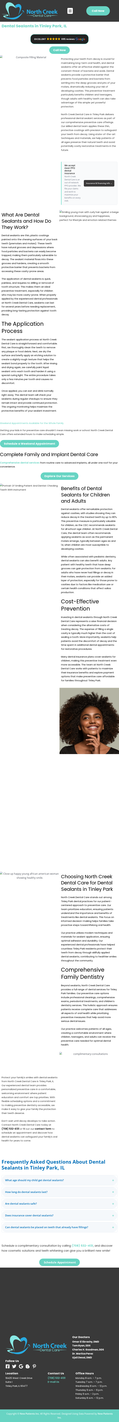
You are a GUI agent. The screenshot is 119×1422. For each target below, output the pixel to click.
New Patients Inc (29, 1413)
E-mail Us (53, 1382)
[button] (70, 11)
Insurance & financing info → (99, 183)
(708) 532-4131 (10, 1128)
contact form (43, 1128)
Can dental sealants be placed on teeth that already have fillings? (59, 1227)
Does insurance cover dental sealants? (59, 1215)
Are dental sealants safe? (59, 1203)
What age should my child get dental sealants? (59, 1180)
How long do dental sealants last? (59, 1191)
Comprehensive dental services (20, 462)
